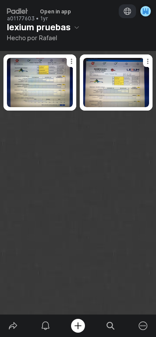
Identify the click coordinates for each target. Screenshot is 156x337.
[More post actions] (65, 65)
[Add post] (78, 325)
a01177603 (21, 19)
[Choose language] (127, 11)
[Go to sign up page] (146, 11)
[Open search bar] (111, 325)
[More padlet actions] (143, 325)
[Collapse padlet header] (76, 27)
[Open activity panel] (45, 325)
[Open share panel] (13, 325)
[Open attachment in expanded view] (40, 82)
